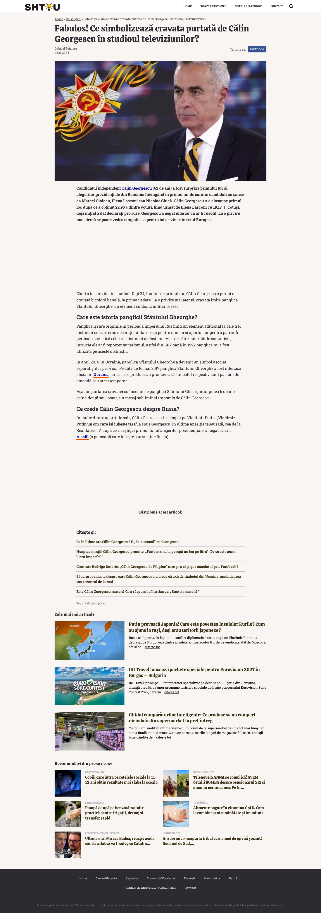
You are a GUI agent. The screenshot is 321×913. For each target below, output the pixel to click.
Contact (277, 6)
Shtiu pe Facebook (248, 6)
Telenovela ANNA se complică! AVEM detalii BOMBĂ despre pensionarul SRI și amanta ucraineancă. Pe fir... (229, 782)
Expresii (189, 878)
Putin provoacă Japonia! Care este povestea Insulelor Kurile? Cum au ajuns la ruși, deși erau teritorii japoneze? (197, 627)
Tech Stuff (236, 878)
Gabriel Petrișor (66, 48)
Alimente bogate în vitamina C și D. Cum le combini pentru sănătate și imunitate (228, 810)
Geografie (132, 878)
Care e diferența (106, 878)
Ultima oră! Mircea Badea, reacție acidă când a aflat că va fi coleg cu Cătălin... (120, 841)
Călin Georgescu (137, 188)
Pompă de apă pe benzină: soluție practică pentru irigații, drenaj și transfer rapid (114, 813)
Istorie (83, 878)
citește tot (152, 647)
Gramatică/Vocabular (161, 878)
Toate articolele (213, 6)
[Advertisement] (160, 257)
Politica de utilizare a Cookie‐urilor (150, 888)
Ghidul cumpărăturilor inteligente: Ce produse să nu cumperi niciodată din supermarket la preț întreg (192, 718)
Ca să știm (73, 19)
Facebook (257, 49)
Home (187, 6)
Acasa (59, 19)
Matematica (212, 878)
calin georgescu (95, 603)
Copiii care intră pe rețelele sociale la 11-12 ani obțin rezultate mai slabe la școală (121, 780)
